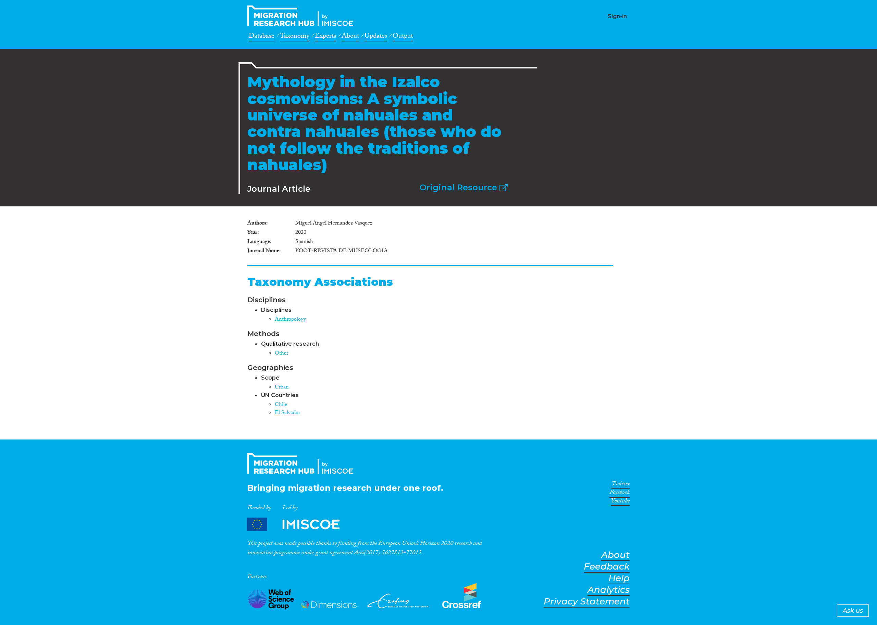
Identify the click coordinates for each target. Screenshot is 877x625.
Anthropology (290, 319)
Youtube (620, 502)
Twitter (621, 485)
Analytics (609, 590)
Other (281, 353)
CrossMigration (302, 15)
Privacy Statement (587, 601)
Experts (325, 37)
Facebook (619, 493)
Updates (376, 37)
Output (403, 37)
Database (261, 37)
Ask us (853, 610)
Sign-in (617, 16)
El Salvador (287, 413)
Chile (281, 405)
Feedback (607, 566)
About (350, 37)
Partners (299, 524)
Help (619, 578)
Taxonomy (294, 37)
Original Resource (459, 187)
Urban (282, 387)
